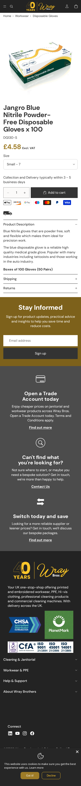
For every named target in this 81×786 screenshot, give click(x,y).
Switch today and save (40, 516)
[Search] (11, 6)
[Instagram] (24, 733)
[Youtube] (17, 733)
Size (6, 156)
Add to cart (56, 192)
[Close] (77, 752)
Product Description (18, 224)
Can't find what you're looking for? (40, 460)
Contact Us (40, 486)
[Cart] (76, 6)
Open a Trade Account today (40, 396)
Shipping (10, 279)
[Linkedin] (10, 733)
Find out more (40, 427)
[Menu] (5, 6)
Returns (9, 288)
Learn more (36, 767)
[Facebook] (32, 733)
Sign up (40, 353)
